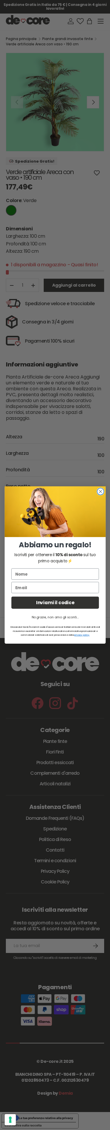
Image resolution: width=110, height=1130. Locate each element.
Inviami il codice (55, 602)
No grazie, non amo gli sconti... (55, 617)
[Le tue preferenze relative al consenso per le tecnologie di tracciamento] (10, 1119)
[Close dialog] (100, 491)
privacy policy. (81, 635)
